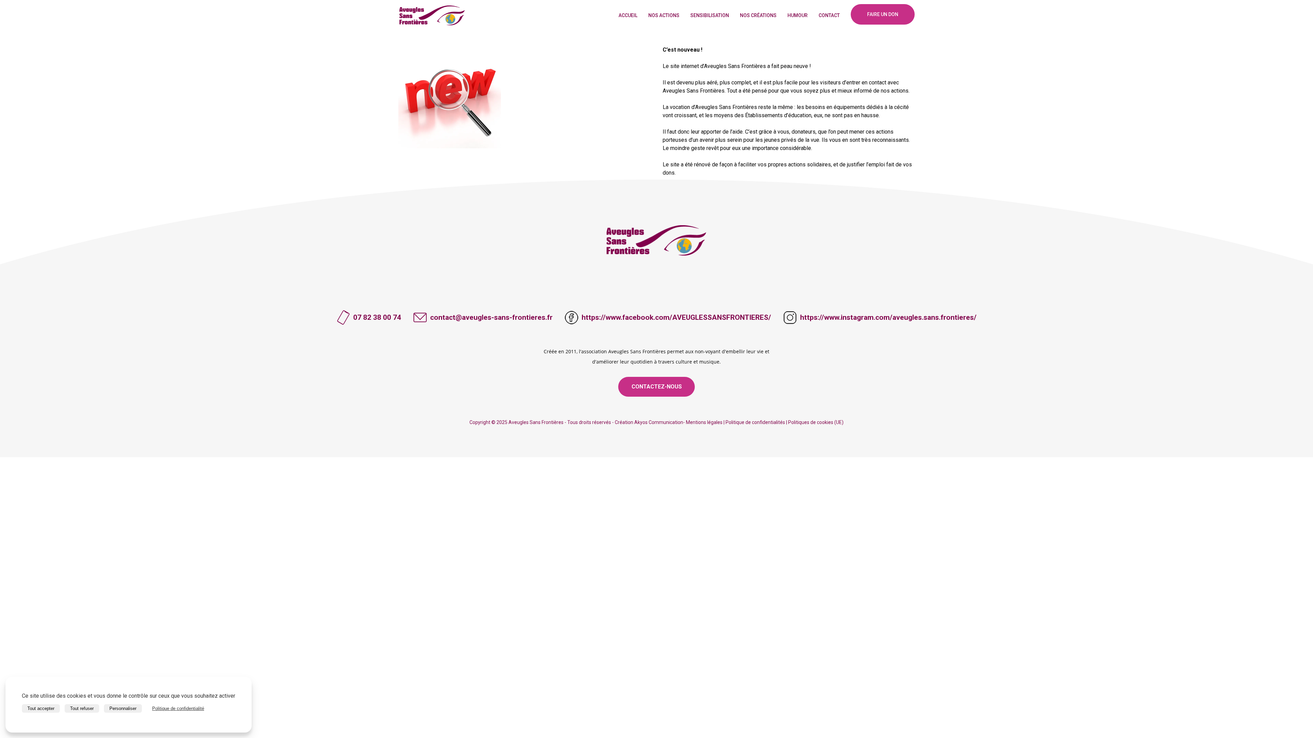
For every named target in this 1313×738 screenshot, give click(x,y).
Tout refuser (82, 708)
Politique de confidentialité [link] (178, 708)
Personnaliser (122, 708)
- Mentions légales (702, 422)
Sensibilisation (709, 15)
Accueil (628, 15)
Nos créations (758, 15)
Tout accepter (40, 708)
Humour (797, 15)
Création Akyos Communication (649, 422)
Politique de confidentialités (755, 422)
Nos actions (663, 15)
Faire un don (882, 14)
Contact (829, 15)
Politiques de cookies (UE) (816, 422)
